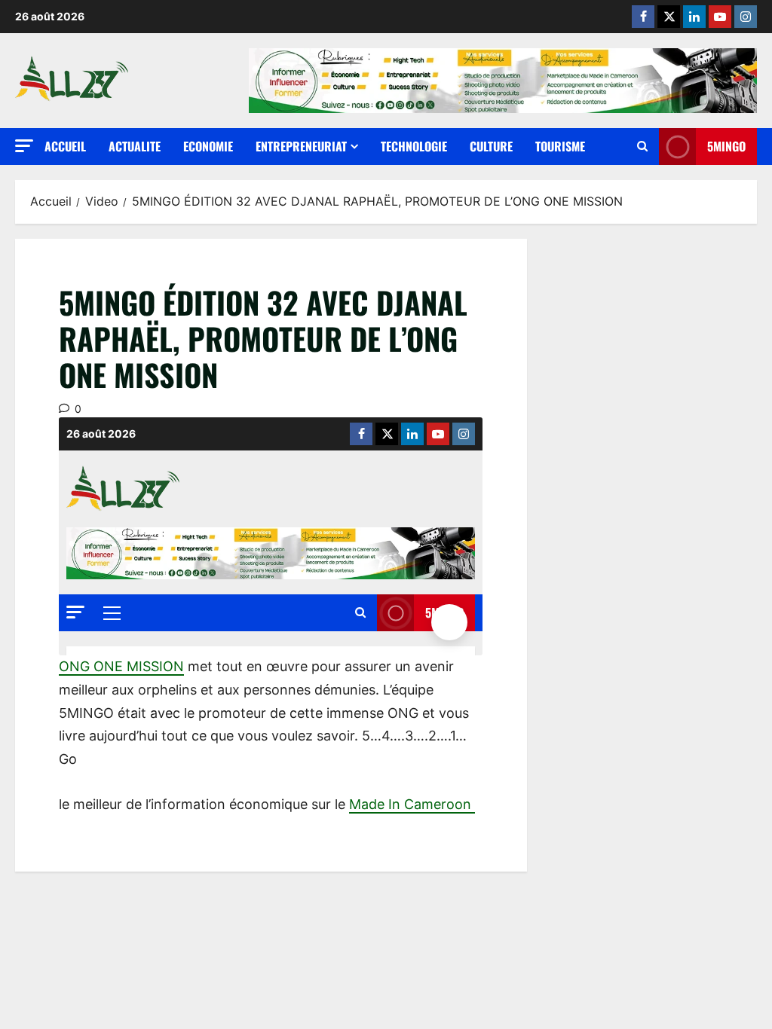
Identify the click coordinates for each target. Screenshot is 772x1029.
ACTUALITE (135, 146)
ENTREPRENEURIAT (301, 146)
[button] (24, 145)
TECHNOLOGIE (414, 146)
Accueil (65, 146)
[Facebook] (643, 16)
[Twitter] (668, 16)
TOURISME (560, 146)
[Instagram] (745, 16)
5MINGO (726, 146)
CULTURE (491, 146)
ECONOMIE (208, 146)
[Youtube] (720, 16)
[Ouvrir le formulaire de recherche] (642, 146)
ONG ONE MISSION (121, 666)
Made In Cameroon (412, 804)
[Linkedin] (694, 16)
